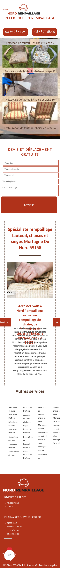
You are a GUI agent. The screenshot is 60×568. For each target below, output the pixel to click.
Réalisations (13, 503)
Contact (11, 507)
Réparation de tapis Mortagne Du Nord (11, 442)
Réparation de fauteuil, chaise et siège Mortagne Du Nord (26, 447)
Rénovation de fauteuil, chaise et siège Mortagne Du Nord (41, 441)
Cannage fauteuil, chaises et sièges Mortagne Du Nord (26, 424)
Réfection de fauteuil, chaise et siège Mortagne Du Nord (41, 418)
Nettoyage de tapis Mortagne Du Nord (11, 412)
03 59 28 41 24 (15, 32)
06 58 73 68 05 (45, 32)
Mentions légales (48, 565)
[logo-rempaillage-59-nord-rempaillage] (24, 485)
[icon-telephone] (9, 555)
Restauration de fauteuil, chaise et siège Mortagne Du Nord (56, 434)
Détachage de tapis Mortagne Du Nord (11, 427)
